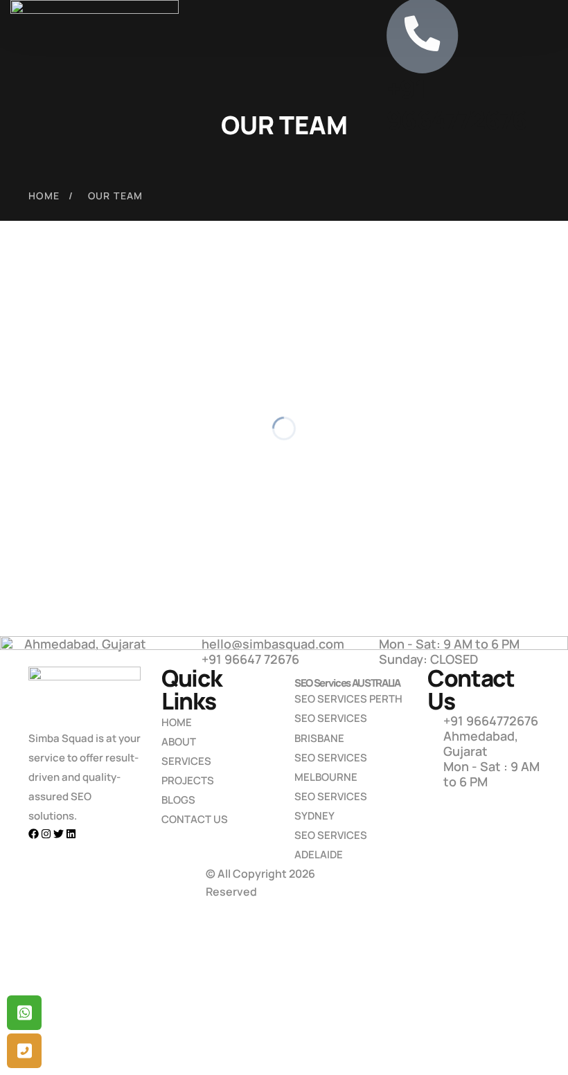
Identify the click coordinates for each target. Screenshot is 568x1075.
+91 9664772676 (455, 106)
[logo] (94, 55)
